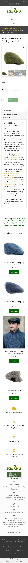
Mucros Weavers (18, 225)
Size (3, 89)
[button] (23, 48)
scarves (12, 173)
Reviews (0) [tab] (6, 118)
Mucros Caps (10, 223)
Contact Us (8, 550)
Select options (14, 272)
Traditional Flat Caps (11, 30)
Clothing (8, 28)
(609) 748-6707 (14, 507)
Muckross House (16, 157)
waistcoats (10, 177)
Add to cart (12, 100)
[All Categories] (14, 15)
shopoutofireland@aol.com (14, 512)
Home (3, 28)
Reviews (22, 547)
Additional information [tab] (10, 114)
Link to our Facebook (14, 533)
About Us (16, 547)
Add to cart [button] (14, 398)
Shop (9, 547)
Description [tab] (7, 110)
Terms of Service (14, 554)
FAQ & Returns (18, 550)
